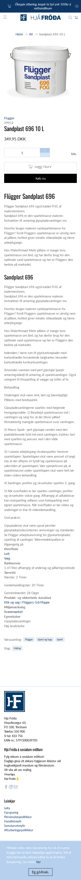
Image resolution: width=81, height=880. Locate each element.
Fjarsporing (11, 812)
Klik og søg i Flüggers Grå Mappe (27, 602)
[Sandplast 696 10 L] (40, 74)
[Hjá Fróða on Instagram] (11, 787)
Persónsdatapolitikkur (18, 817)
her (38, 862)
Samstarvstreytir (14, 825)
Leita (7, 808)
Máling (17, 648)
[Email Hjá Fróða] (15, 787)
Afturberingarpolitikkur (18, 830)
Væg (7, 558)
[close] (77, 6)
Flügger (29, 639)
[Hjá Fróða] (40, 17)
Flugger (9, 118)
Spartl (60, 639)
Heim (19, 34)
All (31, 34)
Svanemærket (13, 612)
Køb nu (41, 178)
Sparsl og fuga (45, 639)
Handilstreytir (13, 821)
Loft (7, 554)
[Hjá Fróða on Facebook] (6, 787)
